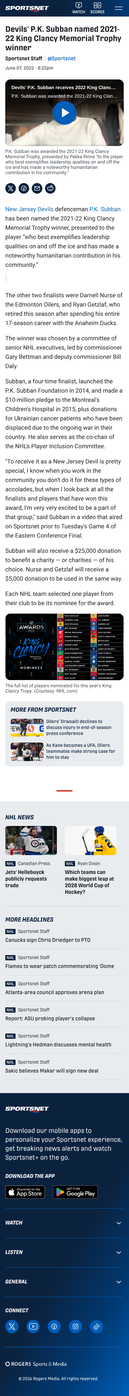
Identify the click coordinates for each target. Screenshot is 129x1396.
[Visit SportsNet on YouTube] (33, 1326)
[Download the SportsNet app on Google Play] (75, 1191)
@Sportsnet (62, 58)
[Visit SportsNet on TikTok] (96, 1326)
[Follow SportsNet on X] (12, 1326)
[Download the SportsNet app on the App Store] (25, 1191)
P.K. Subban (104, 209)
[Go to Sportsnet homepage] (27, 9)
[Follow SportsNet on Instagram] (75, 1326)
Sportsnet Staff (23, 58)
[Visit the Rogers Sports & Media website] (35, 1364)
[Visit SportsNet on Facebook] (54, 1326)
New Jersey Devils (29, 209)
